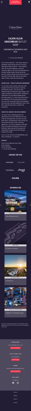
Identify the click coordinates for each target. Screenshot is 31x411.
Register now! (15, 359)
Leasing (15, 402)
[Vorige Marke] (1, 205)
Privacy (15, 399)
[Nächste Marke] (30, 205)
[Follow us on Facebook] (13, 383)
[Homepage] (15, 2)
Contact (15, 392)
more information (15, 371)
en (29, 2)
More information (15, 347)
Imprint (15, 395)
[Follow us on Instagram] (18, 383)
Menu (1, 3)
